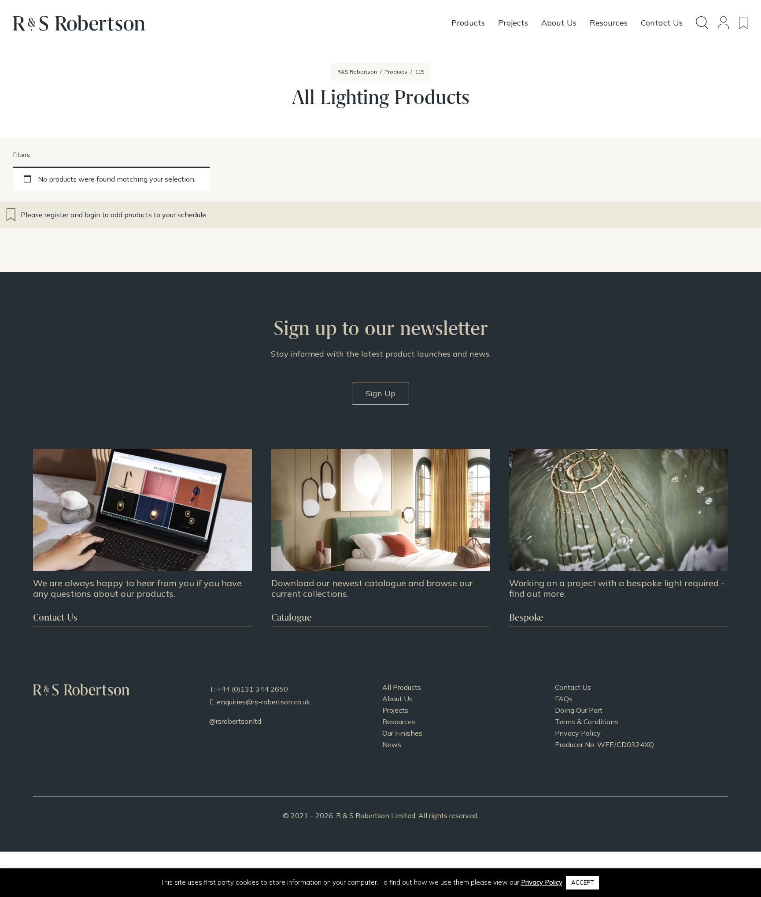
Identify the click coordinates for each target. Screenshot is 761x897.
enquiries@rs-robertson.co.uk (263, 701)
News (391, 744)
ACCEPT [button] (582, 882)
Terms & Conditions (586, 721)
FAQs (564, 698)
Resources (398, 721)
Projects (395, 710)
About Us (397, 698)
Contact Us (573, 687)
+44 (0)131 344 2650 (252, 689)
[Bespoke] (618, 537)
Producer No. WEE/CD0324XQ (604, 744)
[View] (380, 537)
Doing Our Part (578, 710)
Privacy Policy (578, 733)
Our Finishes (402, 733)
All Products (401, 687)
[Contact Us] (142, 537)
